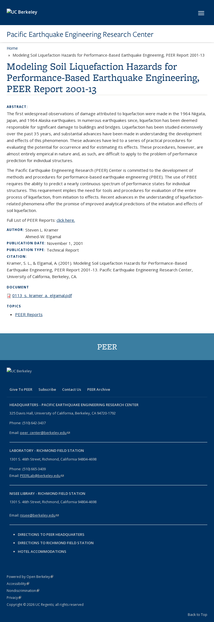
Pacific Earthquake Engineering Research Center (80, 34)
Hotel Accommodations (42, 551)
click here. (66, 220)
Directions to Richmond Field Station (56, 542)
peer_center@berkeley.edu (45, 432)
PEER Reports (29, 314)
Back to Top (197, 614)
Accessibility (18, 583)
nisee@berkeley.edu (39, 515)
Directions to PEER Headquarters (51, 534)
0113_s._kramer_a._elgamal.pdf (42, 295)
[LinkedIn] (33, 380)
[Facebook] (11, 380)
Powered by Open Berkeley (30, 576)
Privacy (14, 597)
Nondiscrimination (23, 590)
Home (12, 48)
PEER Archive (98, 389)
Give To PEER (20, 389)
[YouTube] (44, 380)
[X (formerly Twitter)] (22, 380)
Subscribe (47, 389)
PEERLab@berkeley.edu (42, 475)
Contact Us (71, 389)
